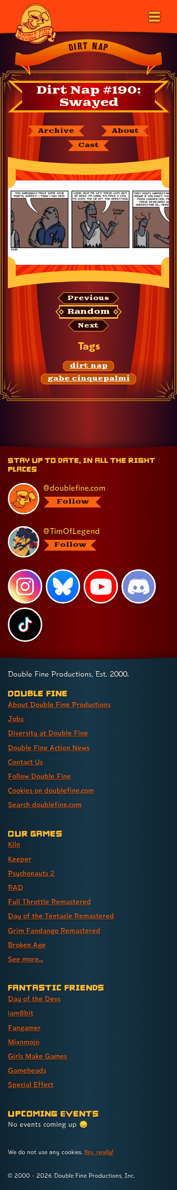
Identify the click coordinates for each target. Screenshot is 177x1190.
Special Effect (31, 1084)
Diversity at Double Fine (48, 733)
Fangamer (24, 1027)
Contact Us (25, 762)
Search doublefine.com (45, 804)
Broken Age (27, 944)
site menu (80, 448)
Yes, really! (98, 1152)
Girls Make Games (37, 1056)
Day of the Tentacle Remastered (61, 915)
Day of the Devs (34, 998)
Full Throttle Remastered (49, 901)
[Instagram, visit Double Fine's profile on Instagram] (25, 586)
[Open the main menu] (153, 15)
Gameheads (27, 1070)
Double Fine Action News (48, 747)
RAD (15, 887)
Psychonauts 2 (31, 873)
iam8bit (20, 1013)
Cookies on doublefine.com (51, 790)
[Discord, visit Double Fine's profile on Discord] (138, 586)
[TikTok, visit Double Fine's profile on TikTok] (25, 625)
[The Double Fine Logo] (35, 23)
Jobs (16, 718)
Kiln (14, 844)
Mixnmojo (23, 1042)
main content (124, 448)
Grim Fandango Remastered (54, 930)
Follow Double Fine (39, 776)
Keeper (19, 859)
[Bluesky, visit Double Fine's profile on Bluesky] (63, 586)
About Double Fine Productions (59, 704)
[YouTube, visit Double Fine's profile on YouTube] (101, 586)
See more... (25, 959)
